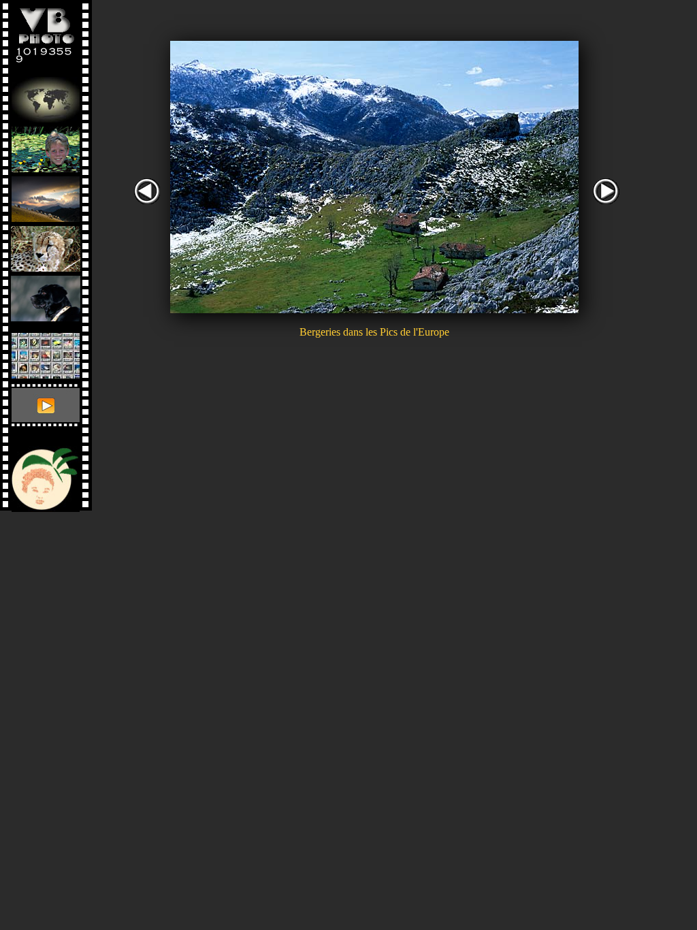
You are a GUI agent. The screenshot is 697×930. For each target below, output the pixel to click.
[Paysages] (46, 196)
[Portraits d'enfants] (46, 146)
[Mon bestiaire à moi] (45, 295)
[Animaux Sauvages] (45, 245)
